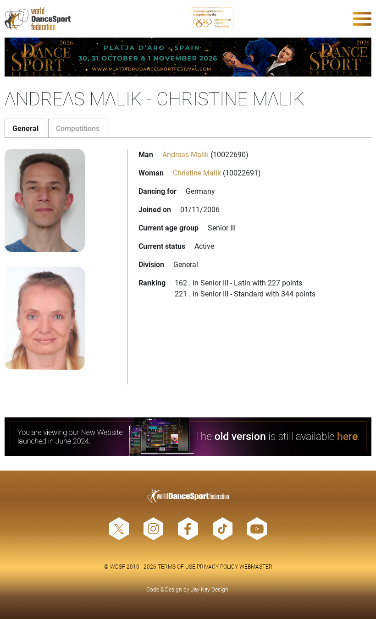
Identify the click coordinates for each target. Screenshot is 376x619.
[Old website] (188, 436)
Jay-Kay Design (209, 589)
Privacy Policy (217, 566)
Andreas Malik (185, 154)
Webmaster (255, 566)
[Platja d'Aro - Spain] (188, 57)
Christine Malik (197, 172)
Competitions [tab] (78, 128)
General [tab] (25, 128)
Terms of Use (176, 566)
